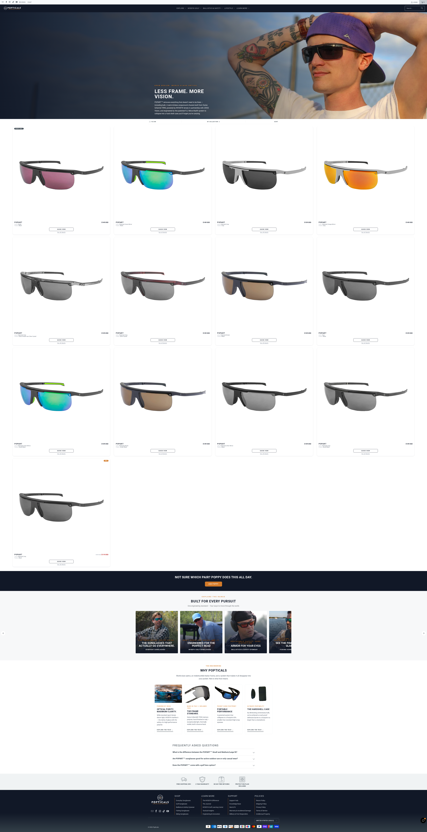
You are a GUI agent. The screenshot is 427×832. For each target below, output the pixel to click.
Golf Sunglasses (181, 804)
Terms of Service (261, 811)
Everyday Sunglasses (183, 800)
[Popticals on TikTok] (13, 2)
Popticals (156, 827)
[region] (213, 633)
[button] (181, 8)
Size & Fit (232, 807)
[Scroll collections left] (3, 633)
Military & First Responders (238, 814)
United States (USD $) (265, 820)
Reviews (22, 2)
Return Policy (260, 800)
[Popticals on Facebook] (6, 2)
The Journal (207, 804)
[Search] (422, 8)
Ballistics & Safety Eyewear (185, 807)
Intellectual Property (263, 814)
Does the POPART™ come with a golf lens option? (194, 765)
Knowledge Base (235, 804)
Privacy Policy (261, 807)
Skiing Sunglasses (182, 814)
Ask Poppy (213, 584)
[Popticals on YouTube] (16, 2)
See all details (61, 232)
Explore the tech (165, 730)
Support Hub (233, 800)
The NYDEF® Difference (211, 800)
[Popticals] (12, 8)
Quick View (61, 229)
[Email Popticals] (3, 2)
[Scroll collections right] (423, 633)
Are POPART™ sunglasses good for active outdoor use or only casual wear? (205, 758)
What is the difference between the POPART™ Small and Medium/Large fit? (205, 752)
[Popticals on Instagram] (10, 2)
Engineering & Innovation (211, 814)
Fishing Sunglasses (182, 811)
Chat (30, 2)
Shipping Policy (261, 804)
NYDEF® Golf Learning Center (213, 807)
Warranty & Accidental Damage (240, 811)
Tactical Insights (208, 811)
